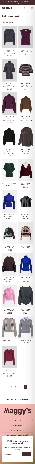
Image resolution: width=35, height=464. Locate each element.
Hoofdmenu (17, 425)
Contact (17, 420)
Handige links (17, 430)
